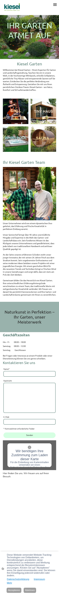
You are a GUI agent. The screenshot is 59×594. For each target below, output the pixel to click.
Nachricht (7, 380)
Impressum (39, 579)
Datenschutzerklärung (18, 579)
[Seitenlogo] (12, 7)
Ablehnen (30, 590)
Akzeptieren (14, 590)
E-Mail (6, 417)
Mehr (9, 583)
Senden (29, 435)
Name (6, 369)
